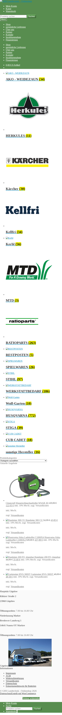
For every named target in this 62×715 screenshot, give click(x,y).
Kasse (8, 8)
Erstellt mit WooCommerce (23, 693)
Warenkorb (11, 11)
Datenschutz (11, 683)
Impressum (11, 673)
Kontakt (9, 34)
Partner (9, 32)
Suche (8, 706)
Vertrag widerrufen (31, 698)
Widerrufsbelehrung (15, 678)
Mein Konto (11, 6)
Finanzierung (12, 40)
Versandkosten (17, 515)
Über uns (10, 29)
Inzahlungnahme (13, 37)
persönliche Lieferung (16, 27)
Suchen (31, 16)
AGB (8, 676)
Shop (8, 24)
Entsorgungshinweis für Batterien (21, 686)
